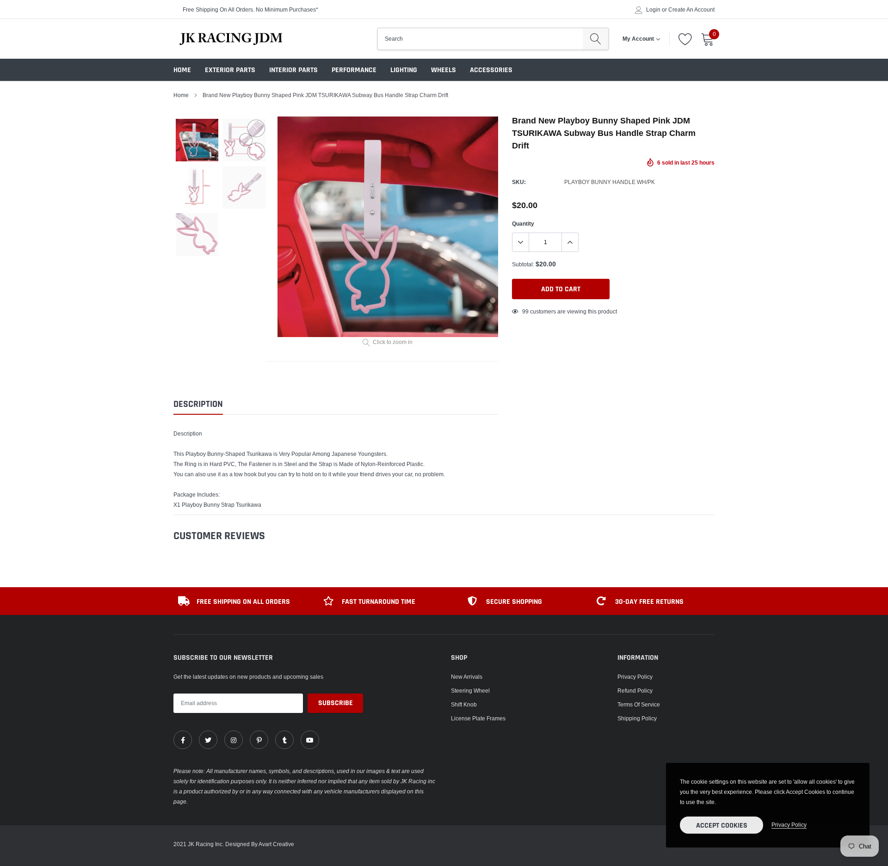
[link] (182, 740)
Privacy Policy (635, 676)
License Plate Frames (478, 718)
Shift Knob (464, 704)
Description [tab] (198, 404)
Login (653, 9)
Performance (354, 70)
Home (182, 70)
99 (525, 311)
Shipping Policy (637, 718)
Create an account (691, 9)
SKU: (519, 181)
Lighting (403, 70)
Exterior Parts (230, 70)
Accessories (491, 70)
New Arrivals (466, 676)
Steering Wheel (470, 690)
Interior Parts (293, 70)
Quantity (523, 223)
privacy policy (789, 824)
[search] (595, 38)
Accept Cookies (721, 825)
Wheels (443, 70)
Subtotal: (523, 264)
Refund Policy (635, 690)
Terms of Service (638, 704)
